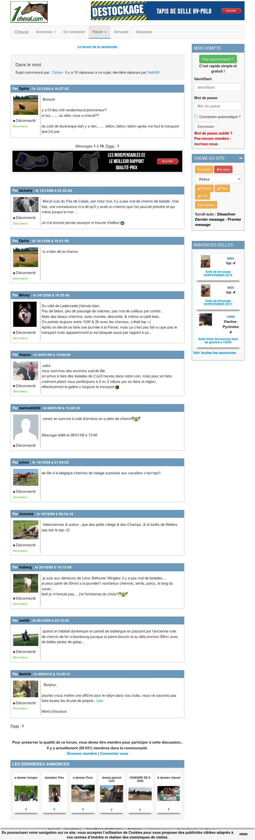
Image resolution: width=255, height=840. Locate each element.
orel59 (24, 620)
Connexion (205, 126)
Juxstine (26, 513)
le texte (205, 169)
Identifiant (203, 78)
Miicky (24, 294)
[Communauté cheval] (46, 12)
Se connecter (74, 31)
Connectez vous (114, 753)
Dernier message (209, 219)
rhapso (25, 354)
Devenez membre (82, 753)
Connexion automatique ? (220, 116)
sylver (24, 462)
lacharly (25, 190)
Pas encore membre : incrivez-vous (212, 141)
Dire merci (20, 126)
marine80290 (29, 407)
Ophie (57, 72)
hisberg (25, 566)
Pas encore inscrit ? (218, 59)
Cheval (21, 31)
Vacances (144, 31)
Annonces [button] (44, 31)
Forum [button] (98, 31)
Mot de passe (205, 97)
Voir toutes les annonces (214, 352)
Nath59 (153, 72)
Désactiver (226, 214)
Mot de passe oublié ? (213, 133)
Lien (99, 700)
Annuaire (121, 31)
